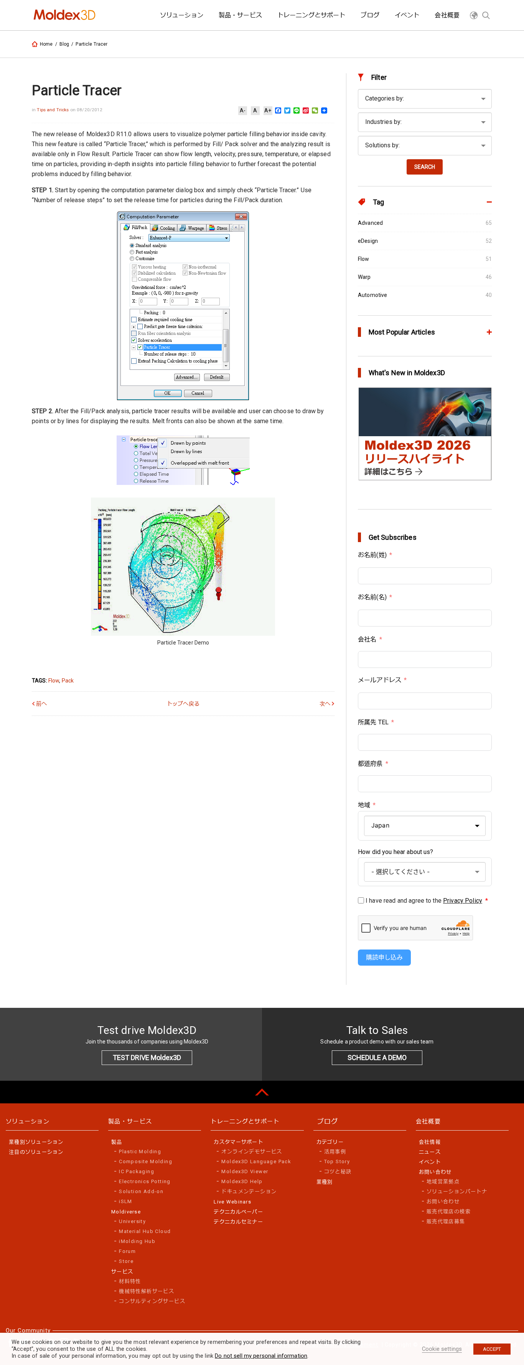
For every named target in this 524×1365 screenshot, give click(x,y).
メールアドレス (379, 680)
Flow (53, 681)
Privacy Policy (462, 900)
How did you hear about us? (395, 852)
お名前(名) (372, 597)
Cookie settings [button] (442, 1348)
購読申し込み (384, 957)
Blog (64, 44)
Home (46, 44)
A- (243, 110)
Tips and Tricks (53, 109)
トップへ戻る (183, 704)
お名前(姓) (372, 555)
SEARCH (424, 167)
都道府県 (370, 763)
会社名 (367, 639)
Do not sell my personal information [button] (261, 1355)
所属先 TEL (373, 722)
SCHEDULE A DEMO (377, 1057)
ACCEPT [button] (492, 1349)
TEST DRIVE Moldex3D (147, 1057)
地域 (364, 805)
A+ (267, 110)
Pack (68, 681)
